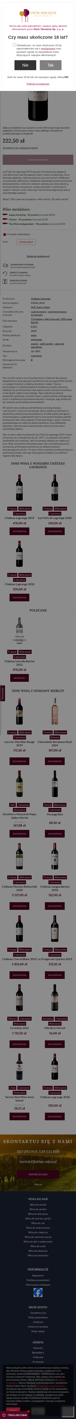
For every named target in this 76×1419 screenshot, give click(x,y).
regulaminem (48, 48)
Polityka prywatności (38, 83)
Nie (25, 65)
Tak (50, 65)
